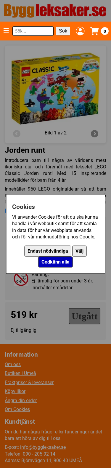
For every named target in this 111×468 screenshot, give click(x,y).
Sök (63, 30)
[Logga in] (80, 31)
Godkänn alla (55, 262)
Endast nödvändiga (48, 251)
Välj (79, 251)
